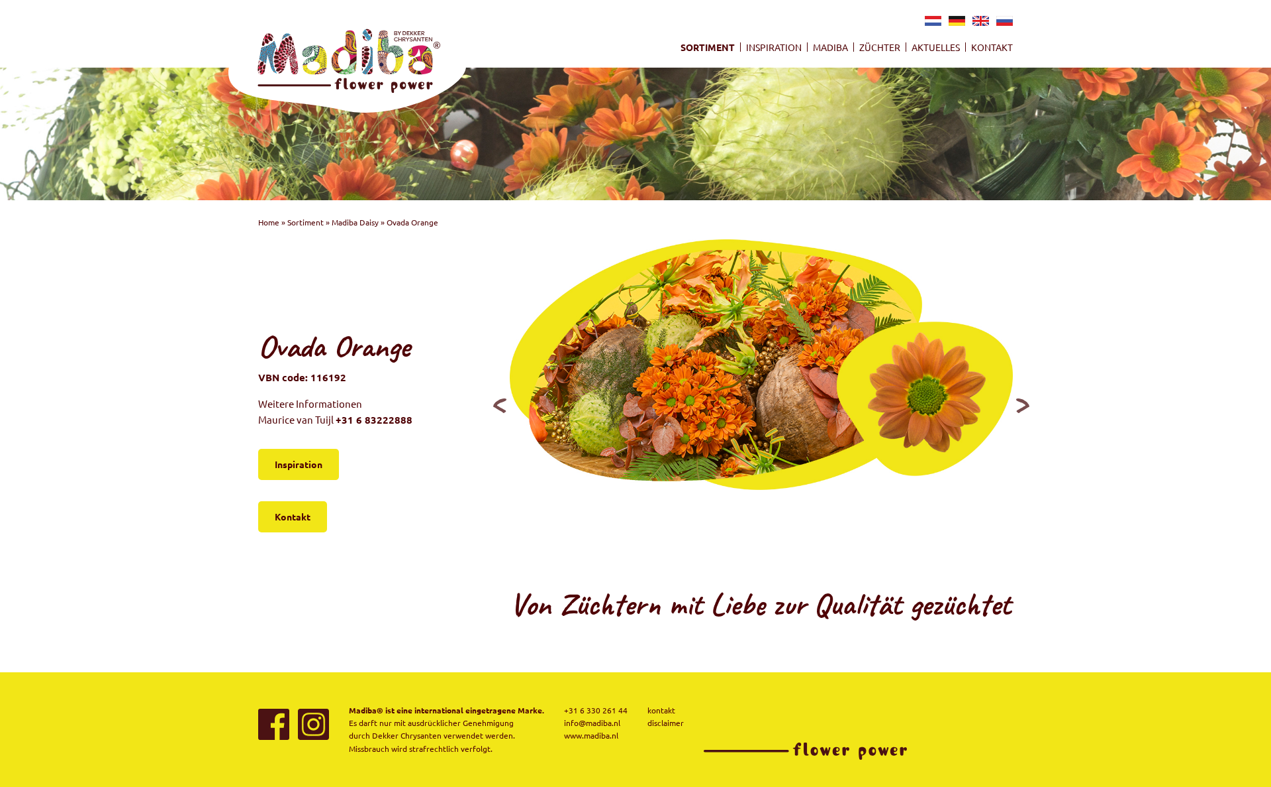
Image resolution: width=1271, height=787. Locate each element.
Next (1022, 405)
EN (979, 23)
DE (955, 23)
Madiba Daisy (355, 222)
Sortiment (708, 47)
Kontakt (992, 47)
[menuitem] (707, 47)
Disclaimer (665, 722)
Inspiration (774, 47)
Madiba (830, 47)
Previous (499, 405)
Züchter (879, 47)
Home (268, 222)
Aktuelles (936, 47)
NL (931, 23)
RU (1002, 23)
